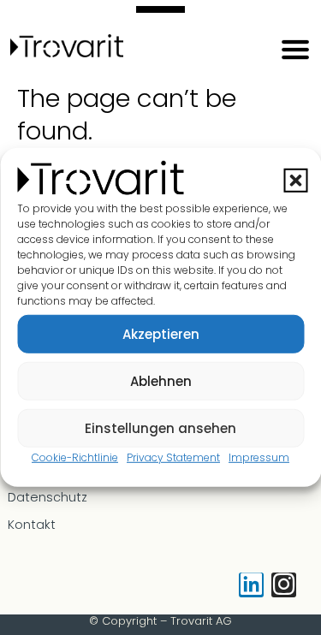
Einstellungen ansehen (160, 427)
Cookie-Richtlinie (75, 457)
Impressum (259, 457)
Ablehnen (161, 380)
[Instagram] (283, 585)
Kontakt (32, 524)
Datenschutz (47, 497)
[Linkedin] (251, 585)
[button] (295, 179)
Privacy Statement (173, 457)
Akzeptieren (160, 333)
